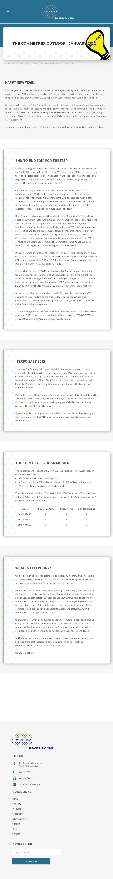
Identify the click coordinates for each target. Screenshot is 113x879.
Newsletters (32, 63)
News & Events (18, 63)
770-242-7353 (25, 778)
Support (16, 823)
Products (16, 809)
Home (7, 63)
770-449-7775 (25, 772)
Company (16, 804)
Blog (14, 828)
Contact (16, 833)
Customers (17, 814)
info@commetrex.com (29, 784)
